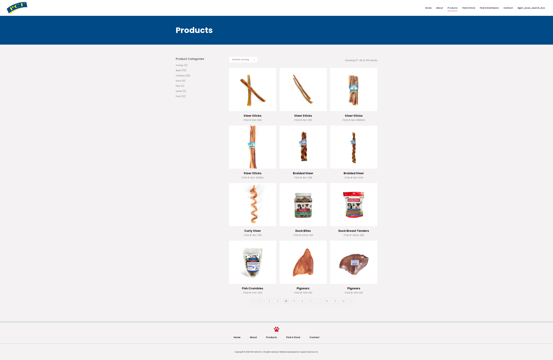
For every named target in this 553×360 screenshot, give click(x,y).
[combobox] (243, 59)
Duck (178, 80)
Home (237, 337)
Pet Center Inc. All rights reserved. (264, 352)
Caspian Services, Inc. (309, 352)
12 (343, 301)
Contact (314, 337)
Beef (178, 70)
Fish (178, 86)
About (253, 337)
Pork (178, 96)
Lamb (179, 91)
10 (327, 301)
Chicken (180, 75)
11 (335, 301)
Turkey (179, 65)
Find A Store (293, 337)
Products (271, 337)
